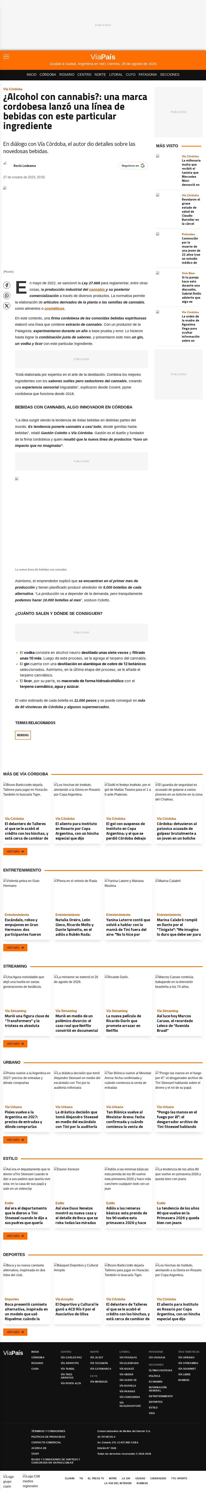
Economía (156, 1381)
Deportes (156, 1402)
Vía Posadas (128, 1357)
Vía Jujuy (96, 1357)
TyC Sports (179, 1478)
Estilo (153, 1407)
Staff (35, 1453)
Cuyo (130, 74)
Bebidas (23, 735)
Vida (152, 1413)
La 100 (126, 1478)
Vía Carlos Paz (71, 1357)
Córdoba (48, 74)
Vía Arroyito (70, 1363)
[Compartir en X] (6, 305)
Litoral (116, 74)
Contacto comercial (46, 1442)
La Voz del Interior (118, 1483)
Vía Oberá (126, 1374)
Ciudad (140, 1478)
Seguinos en (130, 165)
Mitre (113, 1478)
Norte (100, 74)
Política (154, 1376)
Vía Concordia (129, 1397)
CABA (35, 1368)
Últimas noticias (160, 1370)
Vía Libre (184, 1374)
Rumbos (184, 1380)
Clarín (70, 1478)
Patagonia (148, 74)
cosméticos (54, 309)
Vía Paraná (127, 1391)
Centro (84, 74)
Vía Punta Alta (71, 1383)
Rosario (66, 74)
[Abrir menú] (26, 57)
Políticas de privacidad (48, 1436)
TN (81, 1478)
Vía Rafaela (127, 1385)
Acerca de (39, 1448)
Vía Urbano (186, 1357)
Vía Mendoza (99, 1381)
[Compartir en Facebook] (6, 285)
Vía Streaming (188, 1363)
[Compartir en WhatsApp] (6, 295)
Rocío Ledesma (25, 165)
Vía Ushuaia (157, 1357)
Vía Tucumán (99, 1363)
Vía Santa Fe (128, 1380)
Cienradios (158, 1478)
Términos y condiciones (48, 1431)
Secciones (169, 74)
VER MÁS (13, 851)
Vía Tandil (68, 1368)
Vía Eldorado (129, 1363)
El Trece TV (96, 1478)
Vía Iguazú (126, 1368)
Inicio (31, 74)
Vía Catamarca (100, 1368)
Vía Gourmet (187, 1368)
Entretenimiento (161, 1396)
